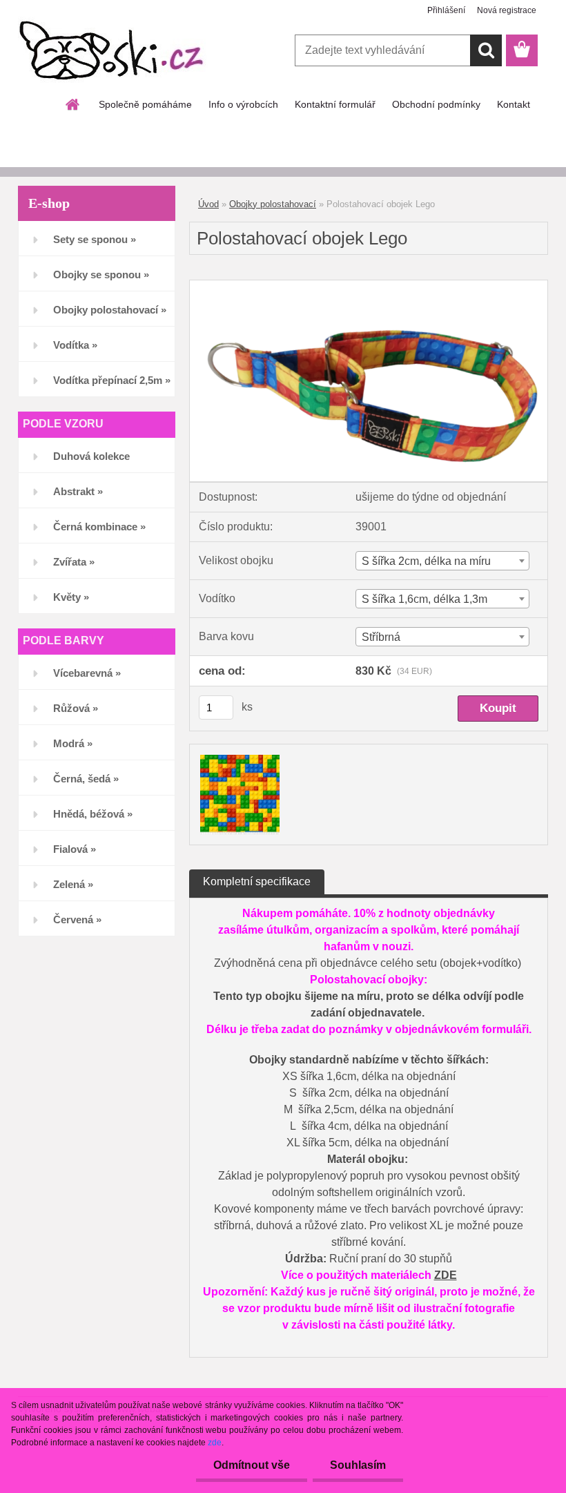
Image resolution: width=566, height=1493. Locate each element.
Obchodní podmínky (436, 104)
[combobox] (442, 560)
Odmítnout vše (251, 1465)
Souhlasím (358, 1465)
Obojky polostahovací (272, 204)
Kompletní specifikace (257, 881)
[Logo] (113, 51)
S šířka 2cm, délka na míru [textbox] (426, 561)
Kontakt (513, 104)
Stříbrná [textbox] (381, 637)
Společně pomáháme (145, 104)
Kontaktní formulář (335, 104)
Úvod (208, 204)
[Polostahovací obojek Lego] (368, 285)
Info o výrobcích (243, 104)
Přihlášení (446, 10)
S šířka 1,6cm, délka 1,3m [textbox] (424, 599)
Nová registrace (506, 10)
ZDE (445, 1275)
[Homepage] (73, 104)
